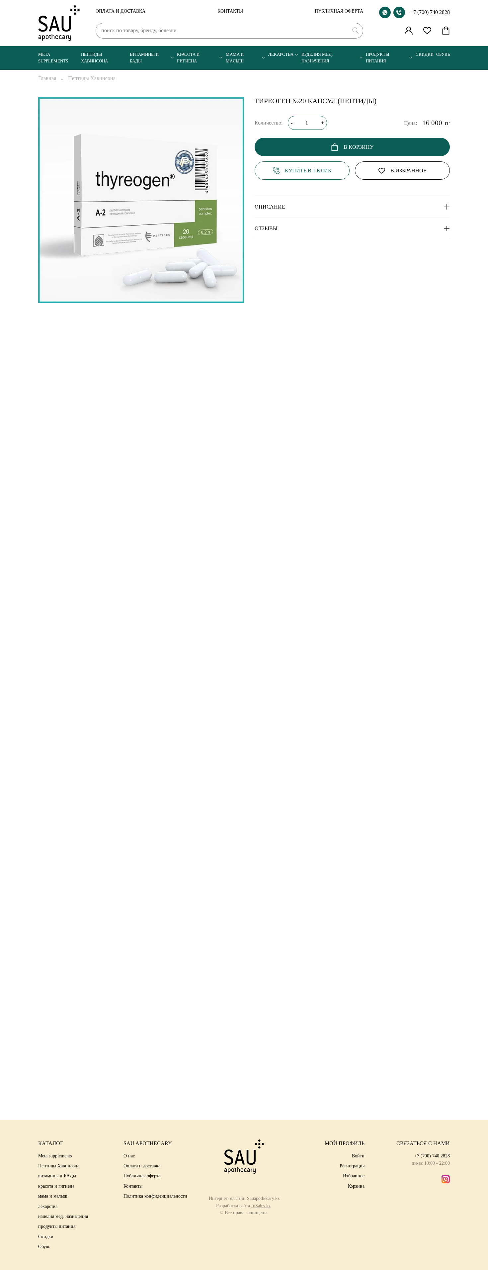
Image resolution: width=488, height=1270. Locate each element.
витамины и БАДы (144, 57)
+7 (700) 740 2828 (430, 12)
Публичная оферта (339, 11)
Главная (47, 78)
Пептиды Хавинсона (94, 57)
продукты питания (377, 57)
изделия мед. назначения (317, 57)
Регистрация (352, 1165)
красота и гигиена (188, 57)
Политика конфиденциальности (155, 1196)
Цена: (410, 123)
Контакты (230, 11)
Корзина (356, 1186)
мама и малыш (235, 57)
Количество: (269, 123)
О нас (129, 1155)
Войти (358, 1155)
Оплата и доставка (120, 11)
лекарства (280, 54)
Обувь (443, 54)
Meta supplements (53, 57)
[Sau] (59, 23)
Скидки (425, 54)
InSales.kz (261, 1205)
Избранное (354, 1175)
